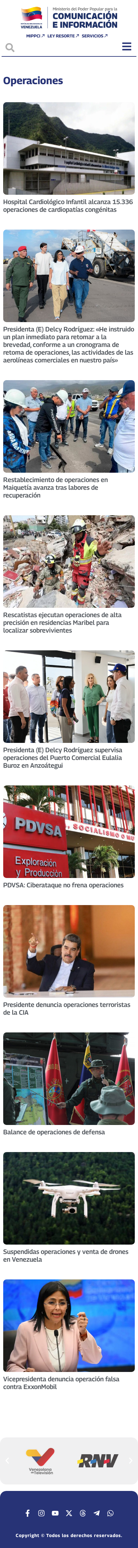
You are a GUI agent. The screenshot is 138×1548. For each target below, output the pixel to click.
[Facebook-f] (28, 1513)
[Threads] (83, 1513)
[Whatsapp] (110, 1513)
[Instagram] (41, 1513)
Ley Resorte (61, 35)
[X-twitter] (69, 1513)
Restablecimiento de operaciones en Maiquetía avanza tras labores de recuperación (55, 487)
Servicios (92, 35)
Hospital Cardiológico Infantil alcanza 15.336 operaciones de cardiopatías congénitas (68, 205)
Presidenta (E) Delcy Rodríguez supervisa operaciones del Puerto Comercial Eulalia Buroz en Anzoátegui (62, 757)
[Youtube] (55, 1513)
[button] (7, 1460)
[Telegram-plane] (97, 1513)
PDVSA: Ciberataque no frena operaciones (63, 885)
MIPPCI (33, 35)
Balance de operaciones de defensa (54, 1132)
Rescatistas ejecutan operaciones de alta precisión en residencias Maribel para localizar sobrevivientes (62, 622)
